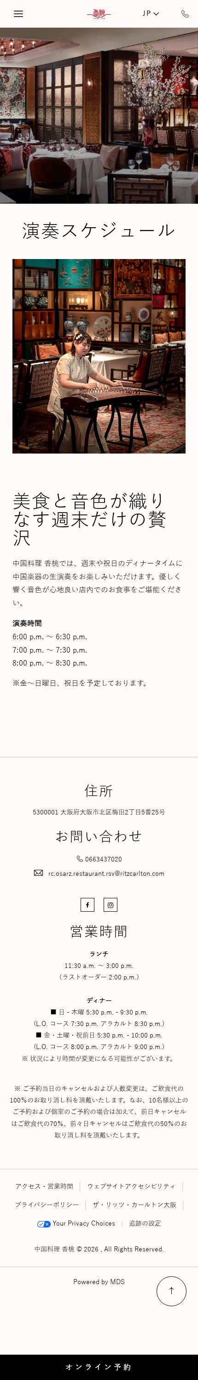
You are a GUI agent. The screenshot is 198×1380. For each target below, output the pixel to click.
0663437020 (103, 859)
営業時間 (99, 932)
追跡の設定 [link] (145, 1223)
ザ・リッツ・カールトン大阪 (134, 1205)
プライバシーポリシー (47, 1205)
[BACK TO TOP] (171, 1291)
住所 (99, 792)
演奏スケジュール (99, 231)
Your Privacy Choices (83, 1223)
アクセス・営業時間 (44, 1186)
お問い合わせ (99, 837)
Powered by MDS (99, 1282)
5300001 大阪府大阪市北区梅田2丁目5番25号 (99, 812)
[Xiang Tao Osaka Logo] (99, 14)
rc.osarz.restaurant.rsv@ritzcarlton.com (106, 873)
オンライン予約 (99, 1367)
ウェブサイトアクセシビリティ (131, 1186)
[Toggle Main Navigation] (18, 14)
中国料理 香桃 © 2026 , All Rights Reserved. (99, 1249)
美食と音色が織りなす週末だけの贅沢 (89, 520)
